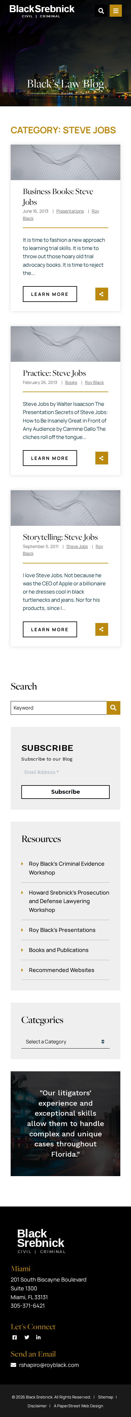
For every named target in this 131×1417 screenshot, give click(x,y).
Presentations (70, 211)
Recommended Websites (61, 970)
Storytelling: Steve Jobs (60, 536)
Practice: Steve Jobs (54, 372)
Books (71, 382)
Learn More (50, 294)
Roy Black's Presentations (62, 929)
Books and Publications (59, 949)
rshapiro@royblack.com (49, 1364)
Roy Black (94, 382)
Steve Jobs (77, 546)
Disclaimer (37, 1405)
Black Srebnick (39, 1397)
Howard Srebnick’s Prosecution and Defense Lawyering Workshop (69, 901)
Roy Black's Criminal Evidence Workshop (66, 868)
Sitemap (105, 1397)
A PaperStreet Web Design (78, 1405)
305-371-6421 (28, 1305)
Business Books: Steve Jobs (58, 196)
